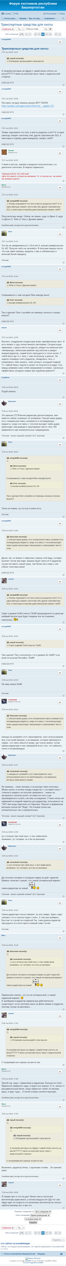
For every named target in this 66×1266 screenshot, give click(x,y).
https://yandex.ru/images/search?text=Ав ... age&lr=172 (28, 106)
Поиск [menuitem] (63, 18)
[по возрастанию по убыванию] (33, 1219)
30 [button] (36, 34)
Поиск (45, 29)
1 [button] (29, 34)
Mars (3, 935)
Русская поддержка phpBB (33, 1262)
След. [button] (59, 34)
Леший (11, 150)
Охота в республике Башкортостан (19, 1254)
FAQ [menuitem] (16, 14)
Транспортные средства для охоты (27, 24)
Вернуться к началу (63, 85)
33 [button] (47, 34)
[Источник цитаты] (7, 61)
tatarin (4, 327)
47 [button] (56, 34)
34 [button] (50, 34)
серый (11, 579)
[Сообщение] (2, 52)
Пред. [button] (26, 34)
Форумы (41, 1254)
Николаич (12, 401)
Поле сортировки (23, 1215)
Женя (4, 185)
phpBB (27, 1261)
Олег (10, 231)
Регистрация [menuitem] (51, 14)
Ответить (7, 29)
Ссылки (7, 14)
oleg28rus (5, 377)
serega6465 (6, 39)
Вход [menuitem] (62, 14)
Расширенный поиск (50, 29)
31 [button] (39, 34)
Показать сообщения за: (24, 1211)
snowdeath (12, 700)
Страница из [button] (21, 34)
